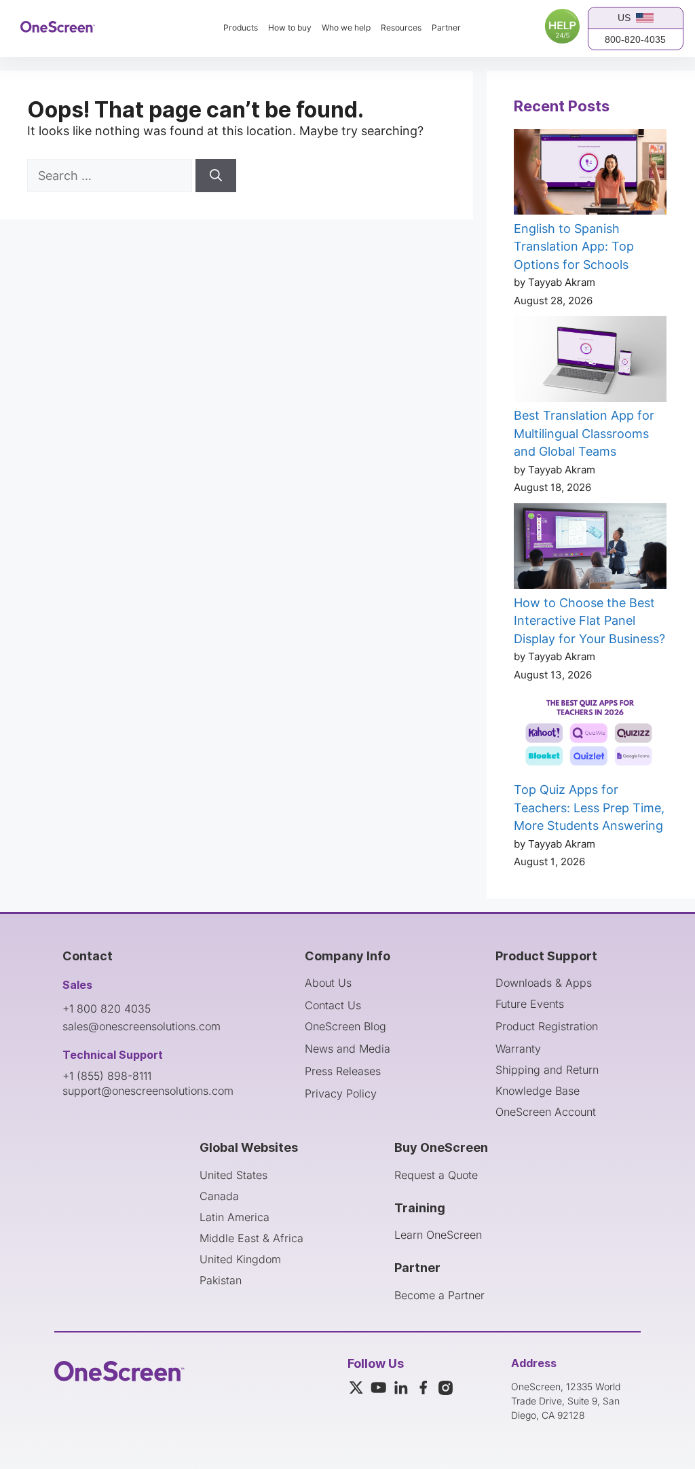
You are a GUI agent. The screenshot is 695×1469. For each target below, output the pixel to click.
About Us (328, 983)
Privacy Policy (341, 1093)
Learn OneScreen (438, 1234)
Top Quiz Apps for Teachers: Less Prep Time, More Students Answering (589, 807)
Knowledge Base (537, 1091)
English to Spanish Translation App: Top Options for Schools (574, 246)
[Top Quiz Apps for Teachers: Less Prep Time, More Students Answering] (590, 735)
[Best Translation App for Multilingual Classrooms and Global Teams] (590, 361)
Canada (219, 1196)
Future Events (529, 1004)
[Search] (215, 175)
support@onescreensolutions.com (147, 1091)
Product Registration (546, 1026)
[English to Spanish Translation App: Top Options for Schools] (590, 174)
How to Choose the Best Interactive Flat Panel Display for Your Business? (589, 621)
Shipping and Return (547, 1069)
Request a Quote (436, 1175)
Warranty (518, 1048)
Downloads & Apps (543, 983)
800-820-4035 (635, 39)
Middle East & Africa (251, 1238)
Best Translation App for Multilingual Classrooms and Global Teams (584, 433)
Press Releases (343, 1071)
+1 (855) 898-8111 (106, 1076)
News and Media (347, 1048)
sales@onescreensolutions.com (141, 1026)
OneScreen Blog (345, 1026)
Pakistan (221, 1280)
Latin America (234, 1217)
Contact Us (333, 1005)
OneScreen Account (545, 1112)
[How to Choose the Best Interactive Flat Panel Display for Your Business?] (590, 548)
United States (233, 1175)
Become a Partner (439, 1295)
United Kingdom (240, 1259)
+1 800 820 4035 (106, 1008)
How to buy (290, 28)
